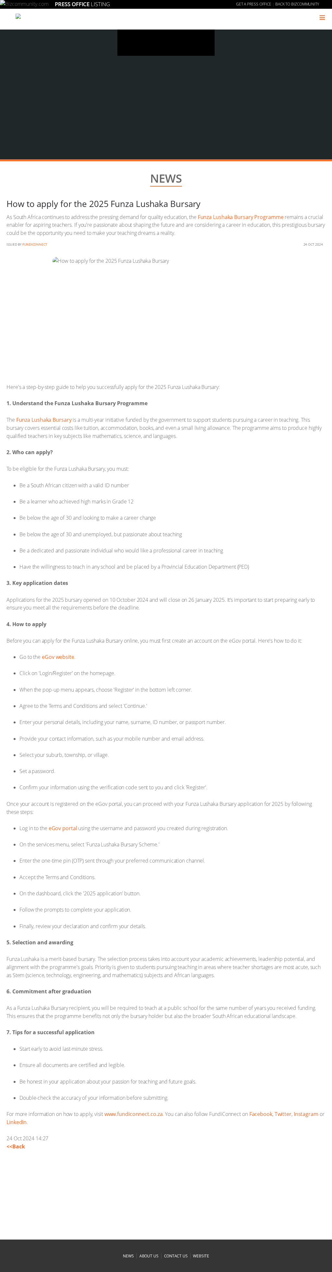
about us (149, 1256)
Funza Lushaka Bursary (44, 419)
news (128, 1256)
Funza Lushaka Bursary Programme (241, 217)
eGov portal (63, 828)
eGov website (58, 656)
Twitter (283, 1114)
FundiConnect (34, 244)
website (201, 1256)
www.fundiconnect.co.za (133, 1114)
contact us (176, 1256)
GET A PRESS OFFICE (253, 4)
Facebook (260, 1114)
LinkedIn (16, 1122)
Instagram (306, 1114)
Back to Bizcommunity (297, 4)
